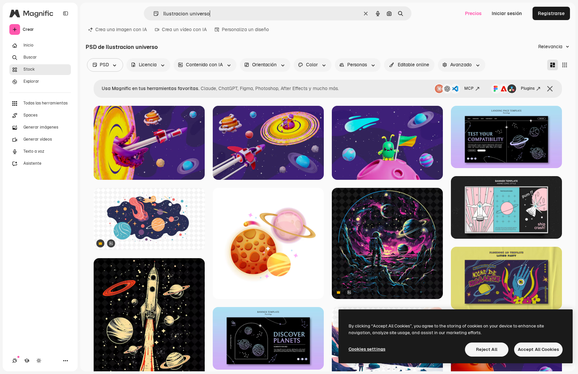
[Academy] (26, 360)
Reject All (486, 349)
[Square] (564, 65)
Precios (473, 13)
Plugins (528, 88)
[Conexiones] (14, 360)
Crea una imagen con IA (121, 29)
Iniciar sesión (507, 13)
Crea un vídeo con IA (184, 29)
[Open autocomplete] (153, 13)
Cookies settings (367, 349)
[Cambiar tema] (38, 360)
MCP (469, 88)
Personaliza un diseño (245, 29)
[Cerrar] (550, 89)
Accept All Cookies (538, 349)
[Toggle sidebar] (65, 13)
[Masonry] (552, 65)
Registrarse (551, 13)
